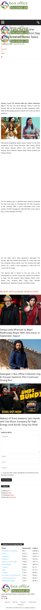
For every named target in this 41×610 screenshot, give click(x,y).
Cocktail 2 (5, 567)
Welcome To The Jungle (9, 562)
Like (8, 491)
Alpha (3, 570)
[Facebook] (1, 598)
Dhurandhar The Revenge (9, 551)
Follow (9, 493)
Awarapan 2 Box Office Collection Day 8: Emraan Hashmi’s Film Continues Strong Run (20, 377)
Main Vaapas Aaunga (8, 581)
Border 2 (4, 553)
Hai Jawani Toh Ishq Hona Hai (11, 575)
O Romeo (5, 572)
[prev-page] (0, 429)
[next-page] (1, 429)
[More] (20, 57)
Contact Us (23, 602)
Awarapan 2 (5, 556)
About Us (7, 602)
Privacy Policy (32, 602)
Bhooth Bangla (6, 564)
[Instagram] (3, 598)
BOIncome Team (7, 44)
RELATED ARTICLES (9, 291)
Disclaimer (20, 604)
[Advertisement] (12, 16)
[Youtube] (6, 598)
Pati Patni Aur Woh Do (9, 578)
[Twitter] (5, 598)
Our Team (15, 602)
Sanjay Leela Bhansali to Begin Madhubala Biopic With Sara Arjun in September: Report (20, 332)
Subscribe (13, 497)
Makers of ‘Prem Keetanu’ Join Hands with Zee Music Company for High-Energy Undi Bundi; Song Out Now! (20, 421)
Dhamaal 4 (5, 559)
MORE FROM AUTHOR (28, 291)
